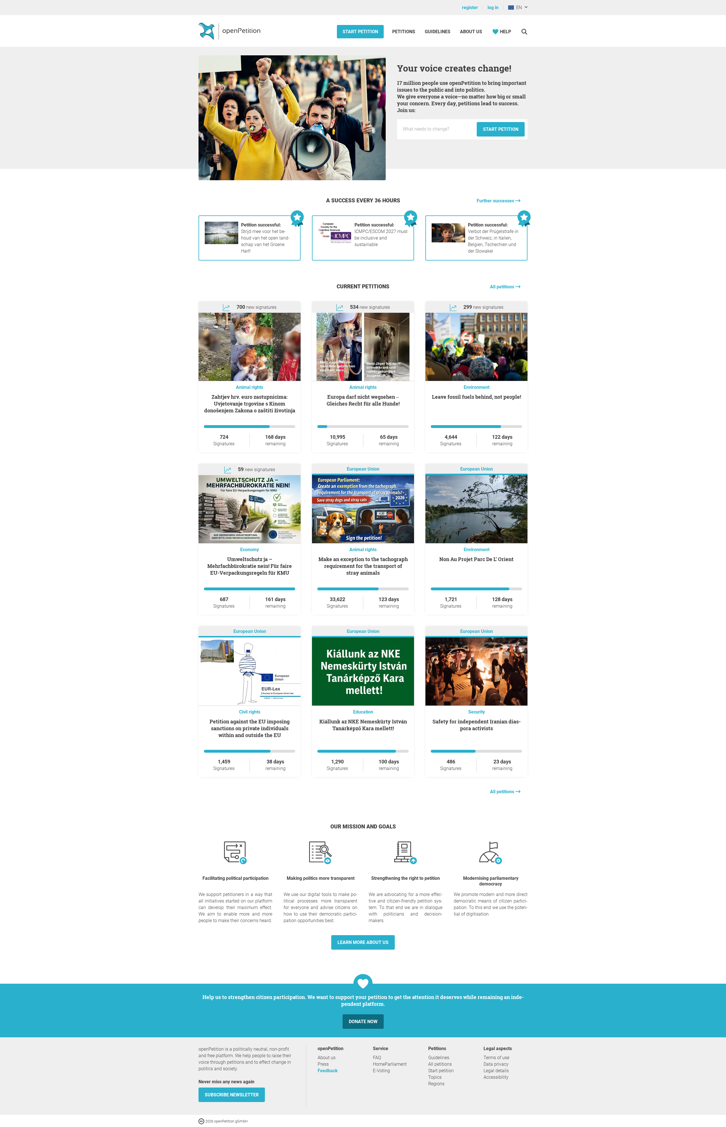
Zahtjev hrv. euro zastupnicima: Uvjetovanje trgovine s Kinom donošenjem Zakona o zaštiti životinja (249, 403)
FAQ (377, 1057)
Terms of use (496, 1057)
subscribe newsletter (232, 1094)
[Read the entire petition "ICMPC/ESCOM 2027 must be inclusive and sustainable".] (335, 242)
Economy (249, 549)
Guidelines (437, 31)
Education (363, 712)
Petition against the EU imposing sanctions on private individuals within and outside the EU (250, 728)
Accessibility (496, 1077)
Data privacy (496, 1064)
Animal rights (249, 387)
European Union (363, 469)
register (470, 7)
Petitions (404, 31)
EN (518, 7)
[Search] (524, 31)
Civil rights (249, 712)
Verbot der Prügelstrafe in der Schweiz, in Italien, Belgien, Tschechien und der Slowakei (493, 238)
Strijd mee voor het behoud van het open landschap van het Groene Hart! (265, 238)
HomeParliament (390, 1064)
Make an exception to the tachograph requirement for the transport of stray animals (363, 566)
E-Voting (381, 1070)
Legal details (496, 1070)
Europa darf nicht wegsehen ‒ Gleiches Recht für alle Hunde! (363, 400)
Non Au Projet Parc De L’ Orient (476, 559)
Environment (476, 387)
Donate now (363, 1021)
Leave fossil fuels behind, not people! (476, 396)
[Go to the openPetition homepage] (230, 31)
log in (493, 7)
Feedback (328, 1070)
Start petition (360, 31)
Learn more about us (363, 942)
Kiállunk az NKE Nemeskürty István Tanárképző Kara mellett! (363, 725)
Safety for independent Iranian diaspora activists (476, 725)
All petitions (502, 286)
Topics (435, 1077)
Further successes (496, 200)
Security (476, 712)
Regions (436, 1083)
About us (471, 31)
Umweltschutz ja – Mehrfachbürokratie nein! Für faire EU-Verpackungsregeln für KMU (249, 566)
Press (323, 1064)
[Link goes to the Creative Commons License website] (202, 1121)
